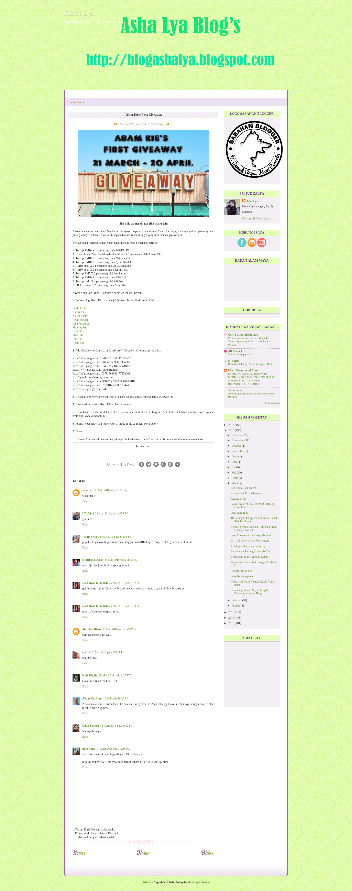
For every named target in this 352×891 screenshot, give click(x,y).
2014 (231, 617)
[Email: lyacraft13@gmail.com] (261, 246)
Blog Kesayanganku (242, 576)
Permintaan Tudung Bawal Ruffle (250, 551)
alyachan (87, 490)
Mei (234, 472)
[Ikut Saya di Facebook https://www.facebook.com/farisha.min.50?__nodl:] (242, 246)
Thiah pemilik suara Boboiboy (248, 546)
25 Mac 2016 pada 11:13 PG (120, 559)
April (235, 477)
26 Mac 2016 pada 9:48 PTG (107, 652)
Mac (234, 483)
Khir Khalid (90, 675)
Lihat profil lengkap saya (256, 218)
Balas (85, 501)
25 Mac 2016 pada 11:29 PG (125, 583)
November (238, 440)
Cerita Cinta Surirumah (243, 334)
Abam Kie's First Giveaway (247, 493)
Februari (237, 600)
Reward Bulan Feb (241, 570)
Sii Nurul (234, 360)
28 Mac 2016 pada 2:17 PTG (115, 675)
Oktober (237, 445)
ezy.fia (86, 652)
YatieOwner (235, 390)
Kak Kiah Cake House (243, 487)
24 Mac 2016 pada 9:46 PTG (114, 536)
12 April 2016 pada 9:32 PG (116, 725)
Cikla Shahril (90, 725)
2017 (231, 424)
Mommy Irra (80, 327)
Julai (235, 461)
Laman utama (76, 102)
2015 (231, 612)
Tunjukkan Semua (272, 403)
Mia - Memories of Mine (243, 370)
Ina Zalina (78, 331)
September (238, 451)
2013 (231, 623)
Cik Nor (77, 338)
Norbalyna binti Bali (95, 583)
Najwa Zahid (80, 315)
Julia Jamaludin (81, 323)
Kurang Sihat (238, 498)
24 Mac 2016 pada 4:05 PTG (111, 513)
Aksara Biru (79, 312)
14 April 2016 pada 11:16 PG (113, 748)
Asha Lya (79, 13)
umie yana (88, 748)
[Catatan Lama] (207, 854)
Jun (234, 467)
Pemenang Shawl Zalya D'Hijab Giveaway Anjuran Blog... (249, 592)
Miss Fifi (78, 335)
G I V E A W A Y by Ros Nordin (250, 540)
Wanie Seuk (89, 536)
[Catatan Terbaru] (79, 854)
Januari (236, 605)
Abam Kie (78, 342)
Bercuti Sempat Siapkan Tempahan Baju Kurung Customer (254, 528)
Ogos (235, 456)
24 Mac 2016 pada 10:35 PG (111, 490)
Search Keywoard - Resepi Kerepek (251, 535)
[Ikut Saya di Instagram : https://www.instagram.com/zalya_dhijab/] (252, 246)
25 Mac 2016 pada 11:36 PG (125, 606)
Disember (237, 435)
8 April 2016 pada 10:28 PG (112, 698)
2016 (231, 430)
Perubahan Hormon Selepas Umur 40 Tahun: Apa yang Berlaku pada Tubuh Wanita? (249, 341)
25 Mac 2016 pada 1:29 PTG (119, 629)
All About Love (237, 351)
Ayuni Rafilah (81, 319)
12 (159, 124)
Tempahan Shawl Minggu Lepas (249, 556)
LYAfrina (88, 513)
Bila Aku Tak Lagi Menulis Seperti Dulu (250, 364)
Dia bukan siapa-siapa (240, 354)
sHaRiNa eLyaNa (92, 559)
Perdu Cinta (79, 308)
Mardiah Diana (91, 629)
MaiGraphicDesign (199, 882)
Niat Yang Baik (239, 512)
